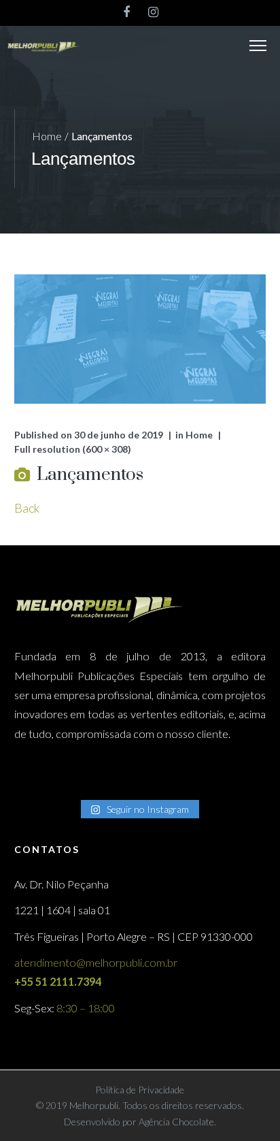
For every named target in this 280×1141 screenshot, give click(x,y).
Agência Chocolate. (176, 1121)
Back (26, 507)
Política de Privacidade (139, 1089)
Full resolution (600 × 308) (72, 449)
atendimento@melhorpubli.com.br (95, 962)
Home (47, 135)
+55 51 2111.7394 (57, 981)
